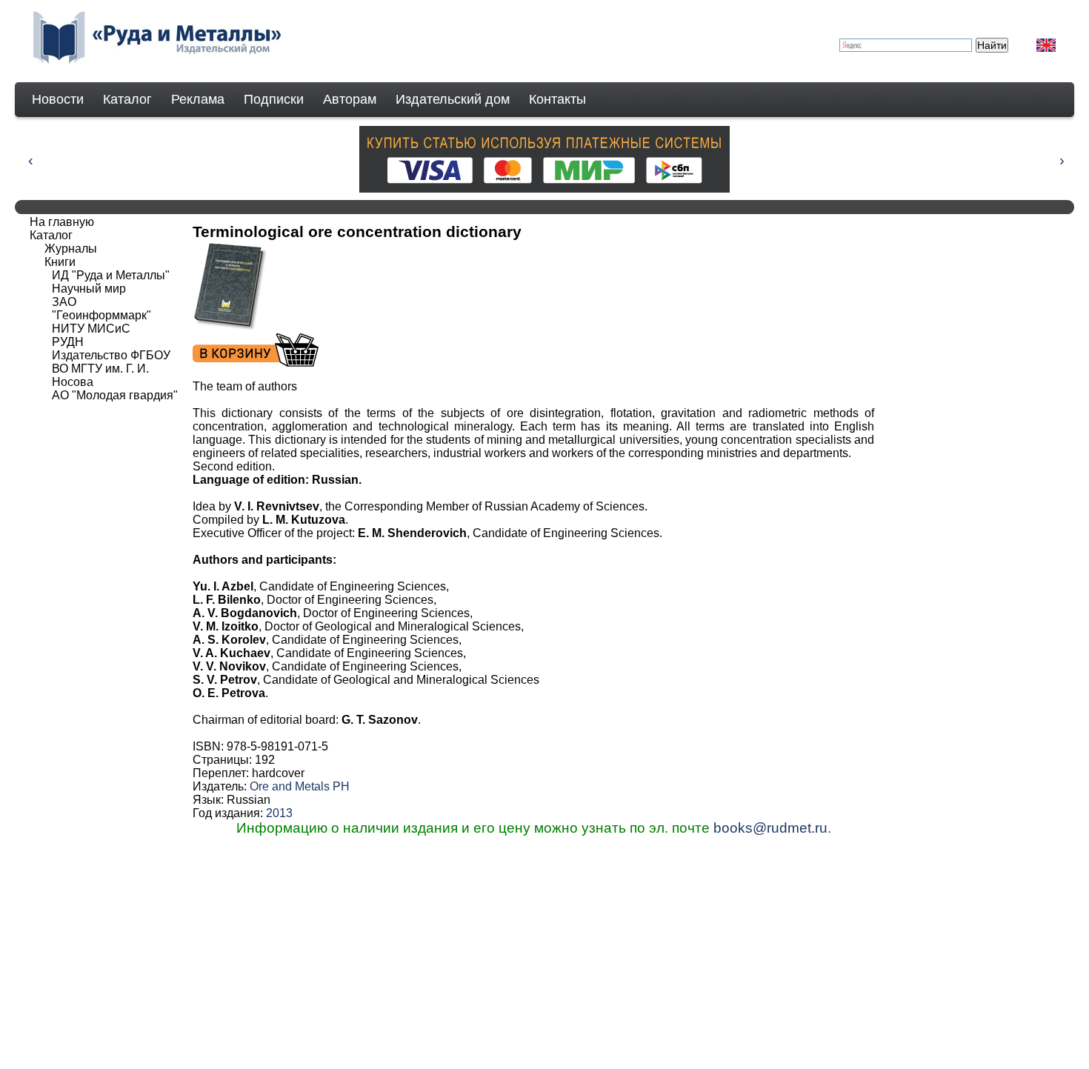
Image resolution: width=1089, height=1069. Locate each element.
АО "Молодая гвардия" (115, 395)
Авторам (349, 99)
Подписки (274, 99)
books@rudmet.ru (770, 828)
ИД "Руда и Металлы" (111, 275)
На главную (62, 222)
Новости (58, 99)
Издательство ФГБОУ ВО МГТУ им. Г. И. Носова (111, 368)
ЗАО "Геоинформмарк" (101, 309)
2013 (279, 813)
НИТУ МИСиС (91, 328)
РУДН (68, 342)
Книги (60, 262)
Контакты (557, 99)
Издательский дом (453, 99)
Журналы (70, 248)
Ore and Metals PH (300, 786)
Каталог (127, 99)
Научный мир (89, 288)
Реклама (197, 99)
